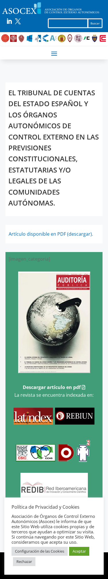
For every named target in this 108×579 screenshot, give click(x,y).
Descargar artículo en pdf (52, 387)
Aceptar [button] (79, 551)
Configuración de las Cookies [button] (39, 551)
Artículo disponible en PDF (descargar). (51, 234)
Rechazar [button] (24, 561)
